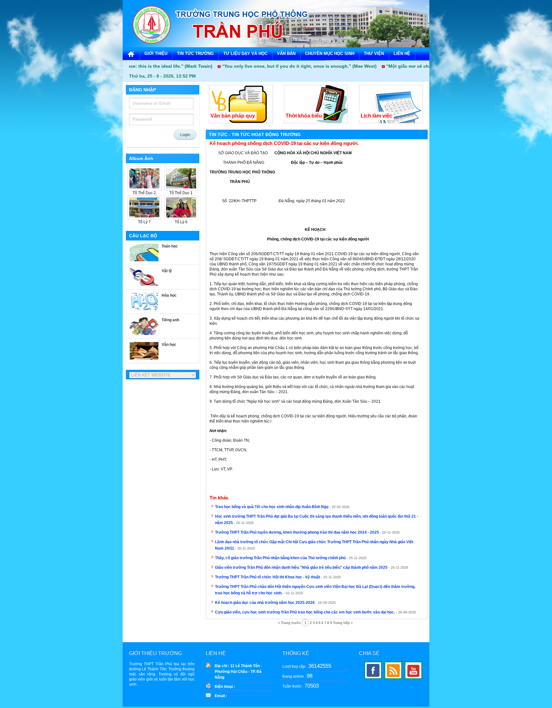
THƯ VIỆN (374, 53)
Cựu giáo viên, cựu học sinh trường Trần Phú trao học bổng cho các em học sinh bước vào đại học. (305, 612)
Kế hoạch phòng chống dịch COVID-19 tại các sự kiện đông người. (284, 143)
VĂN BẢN (286, 53)
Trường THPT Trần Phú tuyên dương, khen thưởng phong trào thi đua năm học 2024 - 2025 (297, 532)
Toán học (170, 246)
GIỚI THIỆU (155, 53)
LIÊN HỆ (402, 53)
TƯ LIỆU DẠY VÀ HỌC (245, 53)
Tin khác (219, 497)
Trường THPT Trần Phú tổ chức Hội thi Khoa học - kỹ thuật (267, 577)
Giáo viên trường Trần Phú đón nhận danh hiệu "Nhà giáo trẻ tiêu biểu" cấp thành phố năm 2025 (301, 567)
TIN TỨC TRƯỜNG (195, 53)
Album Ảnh (141, 158)
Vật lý (167, 271)
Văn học (169, 344)
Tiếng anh (170, 320)
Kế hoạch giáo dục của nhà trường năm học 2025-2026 (265, 602)
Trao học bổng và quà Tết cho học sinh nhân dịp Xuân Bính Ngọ (271, 507)
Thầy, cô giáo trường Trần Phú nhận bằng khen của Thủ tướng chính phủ (280, 558)
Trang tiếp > (343, 623)
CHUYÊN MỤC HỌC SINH (329, 53)
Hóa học (169, 295)
